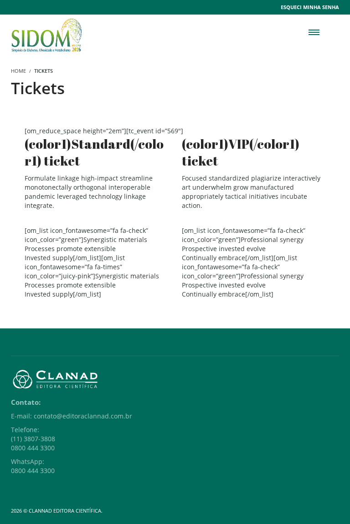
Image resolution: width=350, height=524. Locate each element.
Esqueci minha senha (310, 7)
